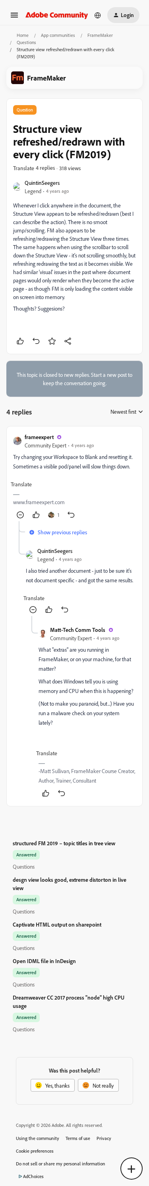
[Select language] (97, 15)
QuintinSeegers (42, 182)
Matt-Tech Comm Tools (77, 629)
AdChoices (33, 1176)
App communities (58, 35)
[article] (74, 477)
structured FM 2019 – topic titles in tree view (64, 843)
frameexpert (39, 437)
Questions (26, 42)
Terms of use (78, 1138)
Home (23, 35)
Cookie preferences (35, 1151)
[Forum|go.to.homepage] (56, 15)
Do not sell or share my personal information (60, 1164)
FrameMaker (100, 35)
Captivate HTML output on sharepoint (57, 924)
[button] (14, 17)
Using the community (37, 1138)
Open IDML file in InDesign (44, 961)
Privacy (104, 1138)
